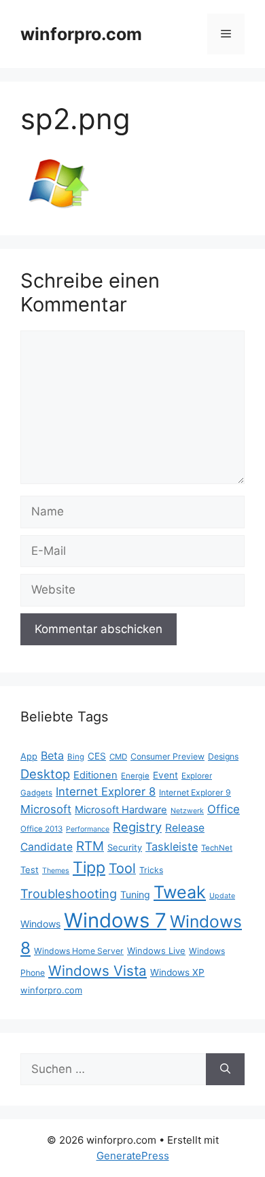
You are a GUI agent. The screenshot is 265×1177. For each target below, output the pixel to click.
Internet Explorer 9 (195, 792)
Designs (223, 756)
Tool (122, 868)
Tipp (89, 867)
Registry (137, 826)
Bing (75, 757)
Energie (135, 776)
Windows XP (177, 972)
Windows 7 (115, 920)
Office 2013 (41, 829)
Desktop (45, 773)
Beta (52, 755)
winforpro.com (81, 34)
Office (223, 809)
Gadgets (36, 793)
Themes (55, 870)
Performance (87, 829)
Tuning (135, 894)
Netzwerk (187, 810)
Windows (40, 923)
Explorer (196, 776)
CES (97, 756)
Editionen (95, 775)
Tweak (180, 892)
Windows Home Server (79, 951)
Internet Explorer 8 (106, 791)
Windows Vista (97, 970)
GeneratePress (132, 1155)
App (28, 756)
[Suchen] (225, 1069)
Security (124, 847)
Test (29, 869)
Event (165, 775)
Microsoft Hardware (121, 810)
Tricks (151, 870)
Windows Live (156, 950)
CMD (118, 757)
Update (222, 895)
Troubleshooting (68, 893)
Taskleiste (171, 846)
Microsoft (45, 809)
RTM (90, 846)
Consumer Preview (167, 756)
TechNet (216, 848)
